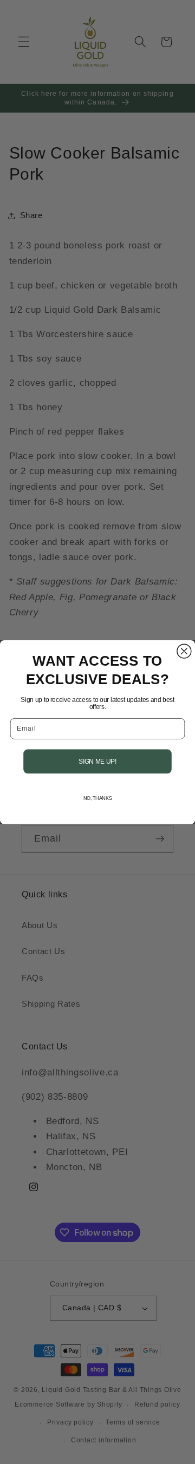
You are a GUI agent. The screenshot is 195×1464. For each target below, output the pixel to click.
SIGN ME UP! (98, 761)
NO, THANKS (97, 797)
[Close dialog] (184, 651)
